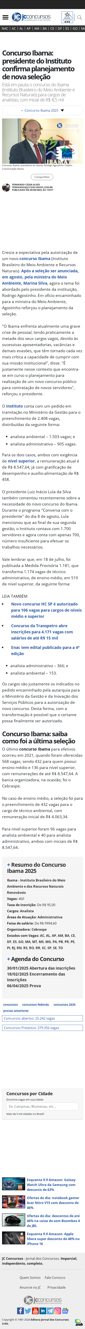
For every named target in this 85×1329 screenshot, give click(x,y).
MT (34, 941)
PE (72, 941)
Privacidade (56, 1287)
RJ (13, 948)
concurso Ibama (34, 258)
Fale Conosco (55, 1277)
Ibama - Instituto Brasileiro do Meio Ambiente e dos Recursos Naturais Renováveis (36, 886)
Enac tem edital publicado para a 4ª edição (45, 650)
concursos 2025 (65, 1004)
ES (67, 28)
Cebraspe (39, 929)
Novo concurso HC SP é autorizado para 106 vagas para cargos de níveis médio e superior (46, 610)
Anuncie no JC (30, 1287)
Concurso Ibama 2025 (39, 110)
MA (28, 941)
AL (21, 28)
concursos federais (35, 1004)
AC (14, 28)
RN (19, 948)
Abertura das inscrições (41, 968)
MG (48, 941)
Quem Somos (30, 1277)
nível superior (21, 461)
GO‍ (75, 28)
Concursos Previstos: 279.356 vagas (31, 1028)
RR (38, 948)
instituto (14, 406)
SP (49, 948)
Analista (27, 911)
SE (55, 948)
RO (31, 948)
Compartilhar (42, 177)
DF (60, 28)
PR (67, 941)
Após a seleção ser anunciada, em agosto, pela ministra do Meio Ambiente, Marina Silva (40, 277)
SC (44, 948)
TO (60, 948)
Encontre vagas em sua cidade (24, 1099)
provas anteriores (15, 1011)
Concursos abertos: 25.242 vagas (29, 1018)
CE (52, 28)
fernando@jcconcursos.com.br (32, 187)
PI (8, 948)
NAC (5, 28)
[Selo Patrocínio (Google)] (67, 17)
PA (55, 941)
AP (29, 28)
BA (45, 28)
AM (36, 28)
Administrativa (50, 917)
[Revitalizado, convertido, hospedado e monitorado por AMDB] (79, 1322)
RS (25, 948)
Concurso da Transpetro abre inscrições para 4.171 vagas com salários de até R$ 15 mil (42, 632)
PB (61, 941)
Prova (24, 985)
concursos (10, 1004)
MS (41, 941)
